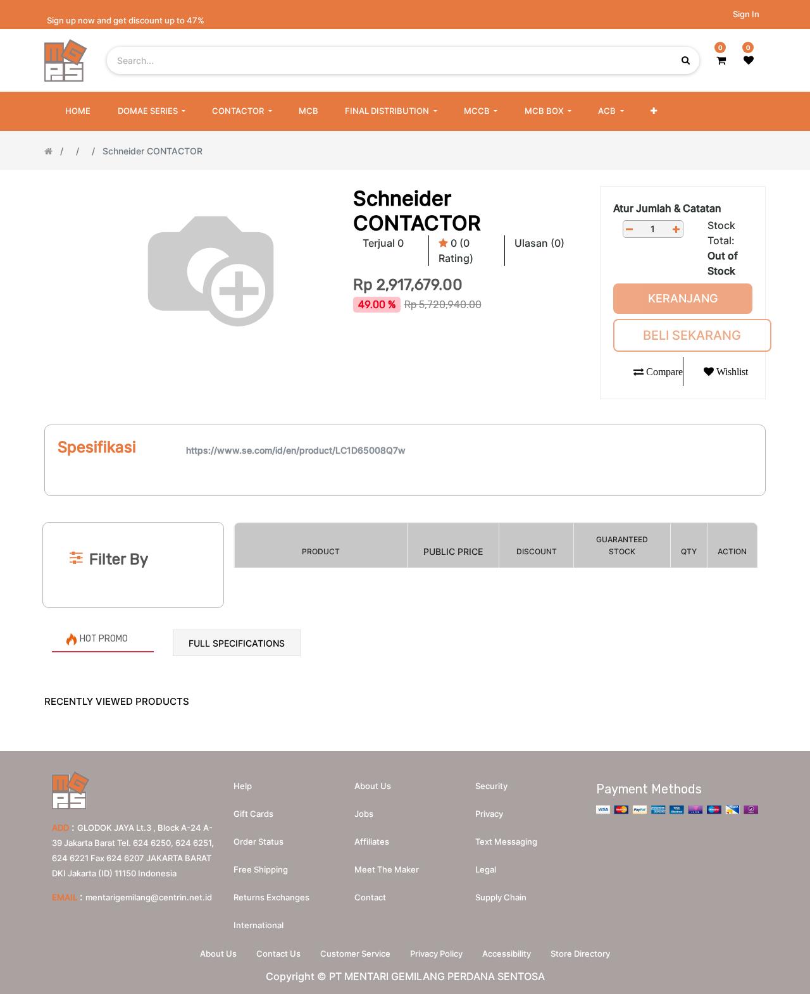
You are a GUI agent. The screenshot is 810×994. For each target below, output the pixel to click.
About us (372, 786)
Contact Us (278, 953)
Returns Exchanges (271, 897)
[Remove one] (629, 229)
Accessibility (506, 953)
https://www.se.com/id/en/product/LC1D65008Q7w (296, 450)
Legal (485, 869)
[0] (721, 60)
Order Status (259, 841)
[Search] (405, 501)
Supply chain (500, 897)
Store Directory (580, 953)
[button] (654, 111)
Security (491, 786)
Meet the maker (386, 869)
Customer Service (355, 953)
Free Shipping (261, 869)
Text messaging (506, 841)
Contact (370, 897)
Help (243, 786)
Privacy (489, 814)
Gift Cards (253, 814)
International (259, 925)
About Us (218, 953)
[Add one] (676, 229)
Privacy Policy (436, 953)
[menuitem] (77, 111)
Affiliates (371, 841)
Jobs (363, 814)
